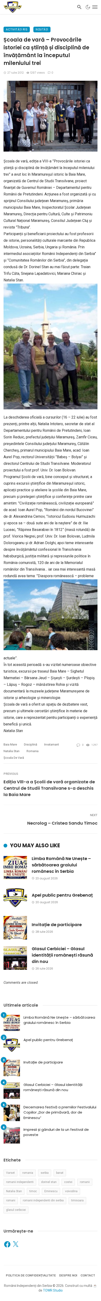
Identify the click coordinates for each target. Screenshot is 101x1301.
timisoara (77, 1200)
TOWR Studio (53, 1290)
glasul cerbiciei (16, 1210)
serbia (45, 1172)
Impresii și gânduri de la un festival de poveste (56, 1132)
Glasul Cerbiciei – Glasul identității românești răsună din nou (62, 955)
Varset (10, 1172)
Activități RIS (16, 29)
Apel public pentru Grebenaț (62, 895)
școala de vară (14, 757)
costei (68, 1182)
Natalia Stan (11, 751)
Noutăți (42, 29)
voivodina (71, 1191)
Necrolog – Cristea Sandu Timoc (62, 823)
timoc (33, 1191)
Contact (88, 1275)
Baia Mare (10, 744)
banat (59, 1172)
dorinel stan (49, 1182)
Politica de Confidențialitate (31, 1275)
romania (33, 751)
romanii (85, 1182)
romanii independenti (20, 1182)
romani (10, 1200)
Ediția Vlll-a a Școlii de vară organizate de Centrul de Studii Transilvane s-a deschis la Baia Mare (49, 788)
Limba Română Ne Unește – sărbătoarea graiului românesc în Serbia (61, 865)
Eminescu (51, 1191)
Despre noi (68, 1275)
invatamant (51, 744)
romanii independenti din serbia (43, 1200)
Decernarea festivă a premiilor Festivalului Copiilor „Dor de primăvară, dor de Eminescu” (59, 1112)
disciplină (30, 744)
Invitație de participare (57, 925)
